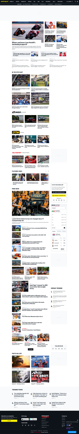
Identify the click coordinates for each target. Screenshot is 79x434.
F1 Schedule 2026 (35, 4)
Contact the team (65, 421)
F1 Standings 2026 (43, 4)
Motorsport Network (37, 432)
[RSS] (64, 200)
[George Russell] (53, 245)
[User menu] (77, 1)
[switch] (64, 227)
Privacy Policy (45, 430)
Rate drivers (55, 248)
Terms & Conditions (34, 430)
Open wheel (48, 1)
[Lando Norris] (53, 240)
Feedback (63, 417)
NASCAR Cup (23, 1)
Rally (54, 1)
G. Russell (56, 245)
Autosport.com (44, 423)
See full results (62, 249)
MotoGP (17, 1)
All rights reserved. (44, 432)
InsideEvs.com (44, 418)
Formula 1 (12, 1)
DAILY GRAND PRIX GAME (26, 4)
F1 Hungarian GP (50, 4)
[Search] (75, 1)
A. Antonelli (56, 242)
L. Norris (55, 240)
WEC (34, 1)
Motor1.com (43, 420)
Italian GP (57, 210)
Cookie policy (40, 430)
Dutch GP (58, 234)
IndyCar (29, 1)
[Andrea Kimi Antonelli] (53, 243)
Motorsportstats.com (45, 425)
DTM (42, 1)
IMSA (38, 1)
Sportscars (60, 1)
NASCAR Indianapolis (58, 4)
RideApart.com (44, 427)
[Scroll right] (48, 171)
